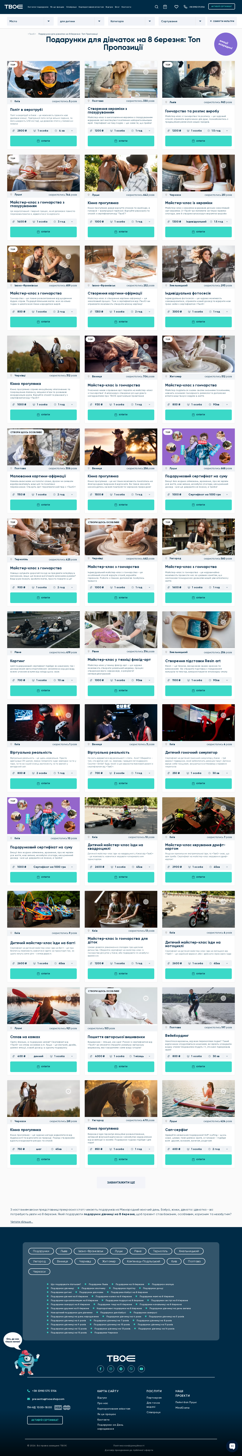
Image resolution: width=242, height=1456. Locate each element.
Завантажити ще (121, 1182)
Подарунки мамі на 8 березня (156, 1296)
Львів (172, 102)
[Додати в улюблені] (68, 72)
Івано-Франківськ (26, 285)
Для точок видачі (153, 1404)
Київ (17, 101)
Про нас (102, 1403)
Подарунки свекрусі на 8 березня (70, 1304)
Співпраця (71, 7)
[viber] (131, 1368)
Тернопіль (21, 559)
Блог (117, 7)
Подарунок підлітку (123, 1288)
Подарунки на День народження (110, 1426)
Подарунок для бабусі (113, 1312)
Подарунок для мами (91, 1292)
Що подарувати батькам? (65, 1284)
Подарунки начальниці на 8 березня (160, 1304)
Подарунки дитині (61, 1292)
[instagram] (110, 1368)
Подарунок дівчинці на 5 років (166, 1316)
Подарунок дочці (153, 1288)
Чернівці (19, 375)
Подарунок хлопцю (162, 1284)
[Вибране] (178, 7)
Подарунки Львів (98, 1284)
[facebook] (100, 1368)
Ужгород (175, 558)
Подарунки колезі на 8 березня (113, 1296)
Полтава (97, 100)
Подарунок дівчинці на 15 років (68, 1332)
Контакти (126, 7)
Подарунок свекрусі (145, 1312)
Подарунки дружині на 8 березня (69, 1308)
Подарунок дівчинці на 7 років (111, 1320)
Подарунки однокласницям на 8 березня (74, 1300)
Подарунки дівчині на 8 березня (69, 1296)
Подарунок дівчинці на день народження (74, 1316)
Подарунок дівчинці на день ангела (170, 1308)
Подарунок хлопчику (93, 1288)
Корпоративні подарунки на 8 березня (119, 1308)
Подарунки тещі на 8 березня (114, 1304)
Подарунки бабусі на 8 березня (129, 1292)
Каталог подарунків (38, 7)
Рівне (17, 652)
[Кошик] (167, 6)
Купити (45, 141)
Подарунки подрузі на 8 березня (124, 1300)
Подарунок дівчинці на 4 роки (123, 1316)
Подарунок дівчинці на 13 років (112, 1328)
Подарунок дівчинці (62, 1288)
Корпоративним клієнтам (91, 7)
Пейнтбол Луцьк (186, 1402)
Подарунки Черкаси (106, 1332)
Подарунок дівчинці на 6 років (68, 1320)
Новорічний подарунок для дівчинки (71, 1312)
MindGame (182, 1407)
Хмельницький (178, 285)
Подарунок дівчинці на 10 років (111, 1324)
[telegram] (121, 1368)
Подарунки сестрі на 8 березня (169, 1300)
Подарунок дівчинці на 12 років (68, 1328)
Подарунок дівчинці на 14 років (156, 1328)
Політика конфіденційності (129, 1445)
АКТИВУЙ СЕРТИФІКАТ (221, 6)
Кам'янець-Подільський (143, 1261)
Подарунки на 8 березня (129, 1284)
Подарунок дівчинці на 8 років (154, 1320)
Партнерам (154, 1397)
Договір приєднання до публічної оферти (129, 1450)
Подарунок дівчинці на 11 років (155, 1324)
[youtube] (141, 1368)
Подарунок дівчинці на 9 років (68, 1324)
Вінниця (97, 376)
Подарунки (41, 1251)
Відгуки (109, 7)
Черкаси (175, 194)
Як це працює (57, 7)
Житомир (175, 376)
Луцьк (18, 194)
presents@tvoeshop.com (47, 1399)
